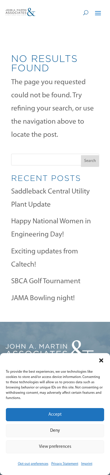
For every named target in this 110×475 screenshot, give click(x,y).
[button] (101, 360)
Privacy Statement (64, 464)
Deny (55, 431)
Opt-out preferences (33, 464)
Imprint (86, 464)
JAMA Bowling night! (43, 298)
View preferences (55, 447)
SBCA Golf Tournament (45, 281)
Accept (55, 414)
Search (90, 161)
